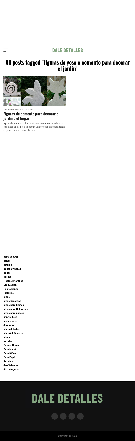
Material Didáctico (13, 333)
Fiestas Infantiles (13, 281)
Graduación (10, 285)
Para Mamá (9, 349)
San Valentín (10, 365)
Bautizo (7, 264)
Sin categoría (11, 369)
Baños (7, 261)
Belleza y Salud (12, 269)
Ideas (6, 297)
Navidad (8, 341)
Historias (8, 293)
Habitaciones (10, 289)
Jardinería (9, 325)
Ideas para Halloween (15, 309)
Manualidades (11, 329)
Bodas (7, 273)
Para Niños (9, 353)
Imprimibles (10, 317)
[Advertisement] (67, 23)
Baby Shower (10, 256)
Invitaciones (10, 321)
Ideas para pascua (13, 313)
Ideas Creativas (12, 301)
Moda (6, 337)
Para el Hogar (11, 345)
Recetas (8, 361)
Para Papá (9, 357)
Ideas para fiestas (13, 305)
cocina (7, 277)
